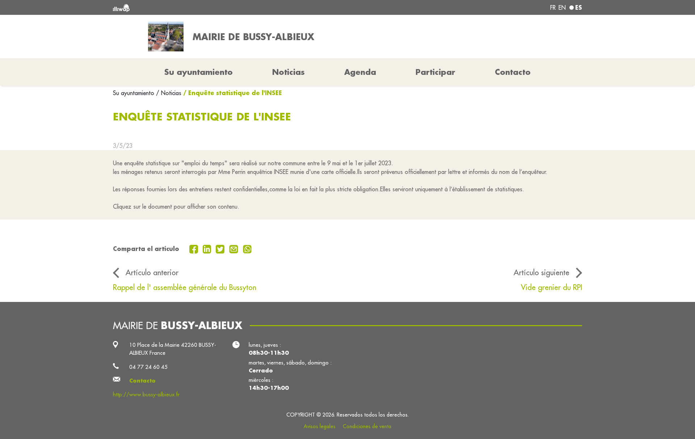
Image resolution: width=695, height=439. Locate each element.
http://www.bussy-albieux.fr (146, 394)
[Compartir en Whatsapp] (247, 248)
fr (553, 7)
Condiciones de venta (367, 426)
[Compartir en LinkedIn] (208, 248)
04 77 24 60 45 (148, 366)
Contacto (513, 72)
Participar (435, 72)
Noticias (288, 72)
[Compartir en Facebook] (194, 248)
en (562, 7)
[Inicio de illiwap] (208, 7)
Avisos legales (320, 426)
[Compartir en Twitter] (221, 248)
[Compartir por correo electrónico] (234, 248)
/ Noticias (168, 93)
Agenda (360, 72)
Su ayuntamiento (134, 93)
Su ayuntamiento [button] (198, 72)
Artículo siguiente (541, 272)
